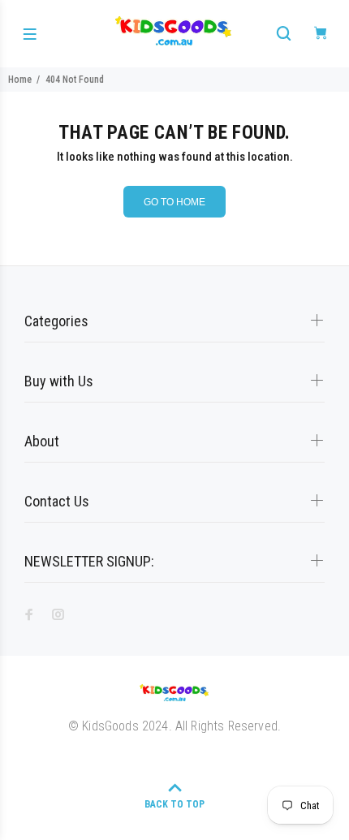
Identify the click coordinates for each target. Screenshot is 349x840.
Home (20, 79)
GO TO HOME (174, 202)
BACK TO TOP (174, 804)
